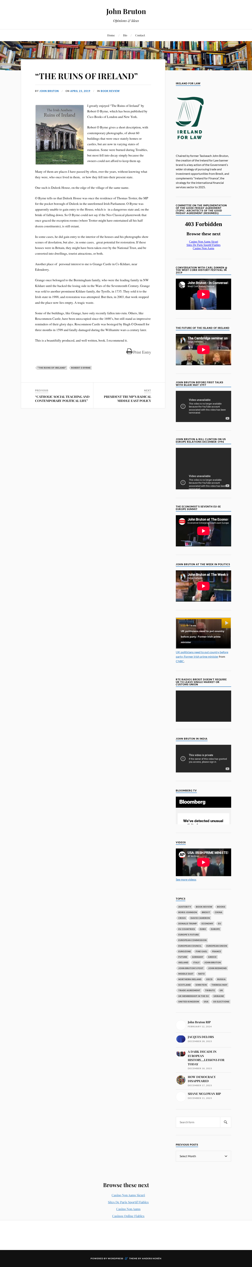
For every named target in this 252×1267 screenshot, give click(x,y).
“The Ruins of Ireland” (52, 367)
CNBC (180, 661)
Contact (140, 35)
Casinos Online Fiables (128, 1216)
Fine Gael (201, 951)
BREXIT (206, 912)
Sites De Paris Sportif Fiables (128, 1202)
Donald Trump (187, 923)
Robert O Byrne (81, 367)
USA (206, 1001)
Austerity (184, 907)
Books (221, 907)
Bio (125, 35)
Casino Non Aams (128, 1209)
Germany (197, 957)
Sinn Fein (201, 985)
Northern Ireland (189, 979)
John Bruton (126, 11)
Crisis (182, 918)
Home (111, 35)
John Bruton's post (190, 968)
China (218, 912)
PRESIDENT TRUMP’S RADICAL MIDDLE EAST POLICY (127, 399)
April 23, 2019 (80, 90)
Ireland (183, 962)
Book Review (110, 90)
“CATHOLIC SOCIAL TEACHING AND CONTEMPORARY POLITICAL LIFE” (62, 399)
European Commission (192, 940)
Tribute (210, 990)
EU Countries (186, 929)
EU (219, 923)
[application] (203, 706)
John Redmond (217, 968)
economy (207, 923)
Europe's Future (188, 934)
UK (221, 990)
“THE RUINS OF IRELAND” (86, 75)
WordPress (115, 1258)
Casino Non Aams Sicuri (128, 1195)
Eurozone (184, 951)
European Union (216, 946)
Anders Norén (151, 1258)
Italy (196, 962)
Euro (203, 929)
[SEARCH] (225, 1122)
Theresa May (219, 985)
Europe (215, 929)
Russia (221, 979)
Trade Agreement (189, 990)
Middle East (186, 973)
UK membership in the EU (193, 996)
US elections (221, 1001)
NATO (201, 973)
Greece (212, 957)
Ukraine (219, 996)
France (216, 951)
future (182, 957)
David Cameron (200, 918)
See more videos (186, 879)
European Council (190, 946)
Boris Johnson (187, 912)
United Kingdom (188, 1001)
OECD (209, 979)
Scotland (184, 985)
